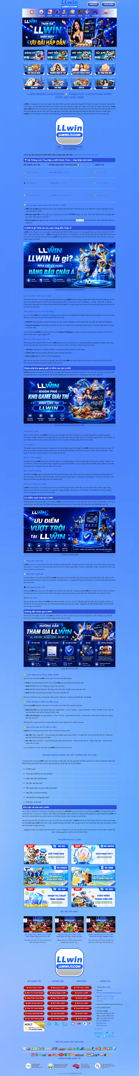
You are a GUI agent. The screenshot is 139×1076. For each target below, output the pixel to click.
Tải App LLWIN (54, 183)
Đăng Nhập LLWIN (55, 172)
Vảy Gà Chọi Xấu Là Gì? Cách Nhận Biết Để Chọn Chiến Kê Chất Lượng (69, 936)
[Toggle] (24, 769)
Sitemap (99, 1029)
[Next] (112, 32)
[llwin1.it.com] (69, 4)
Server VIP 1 (66, 172)
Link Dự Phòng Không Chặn (60, 195)
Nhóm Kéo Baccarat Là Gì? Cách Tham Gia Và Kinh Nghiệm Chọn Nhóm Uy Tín (101, 936)
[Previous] (26, 32)
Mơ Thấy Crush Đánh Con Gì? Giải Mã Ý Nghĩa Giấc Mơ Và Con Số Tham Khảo (38, 936)
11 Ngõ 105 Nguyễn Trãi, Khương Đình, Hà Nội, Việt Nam (105, 998)
